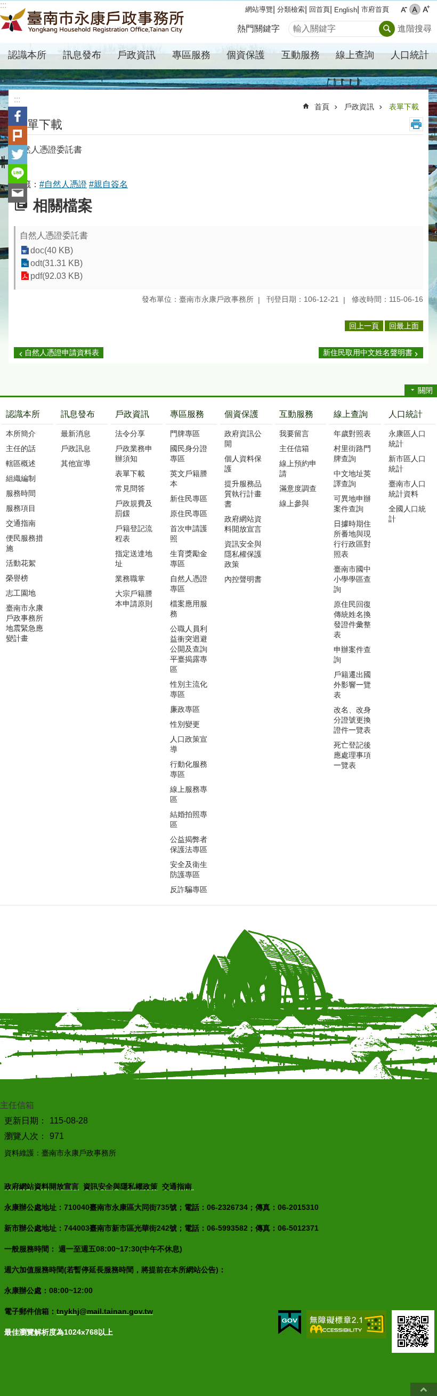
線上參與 (294, 503)
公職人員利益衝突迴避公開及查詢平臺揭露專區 (188, 648)
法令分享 (130, 433)
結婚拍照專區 (188, 819)
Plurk (17, 135)
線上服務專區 (188, 794)
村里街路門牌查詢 (352, 453)
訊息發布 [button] (82, 55)
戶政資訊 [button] (136, 55)
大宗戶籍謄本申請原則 (133, 598)
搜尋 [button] (387, 29)
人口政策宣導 (188, 744)
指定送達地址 (133, 558)
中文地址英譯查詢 (352, 478)
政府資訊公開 (243, 438)
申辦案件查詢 (352, 654)
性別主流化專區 (188, 689)
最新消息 (76, 433)
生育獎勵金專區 (188, 558)
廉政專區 (185, 709)
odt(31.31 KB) (56, 263)
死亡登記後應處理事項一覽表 (352, 755)
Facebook (17, 116)
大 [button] (426, 9)
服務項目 (21, 508)
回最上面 (423, 1389)
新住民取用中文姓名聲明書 (367, 352)
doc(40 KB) (51, 250)
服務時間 (21, 493)
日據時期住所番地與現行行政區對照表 (352, 538)
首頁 (321, 106)
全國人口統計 (407, 513)
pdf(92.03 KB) (56, 275)
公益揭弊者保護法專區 (188, 844)
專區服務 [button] (191, 55)
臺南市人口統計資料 (407, 488)
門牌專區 (185, 433)
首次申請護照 (188, 533)
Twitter (17, 154)
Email (17, 193)
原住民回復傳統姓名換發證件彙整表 (352, 619)
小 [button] (403, 9)
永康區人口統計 (407, 438)
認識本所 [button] (27, 55)
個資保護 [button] (245, 55)
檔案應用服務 (188, 608)
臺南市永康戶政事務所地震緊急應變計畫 (24, 623)
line (17, 173)
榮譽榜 (17, 578)
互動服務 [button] (300, 55)
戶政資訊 (359, 106)
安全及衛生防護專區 (188, 869)
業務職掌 (130, 578)
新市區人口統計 (407, 463)
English (345, 10)
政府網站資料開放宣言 (243, 524)
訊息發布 (78, 414)
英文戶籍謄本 (188, 478)
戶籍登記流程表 (133, 533)
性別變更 (185, 724)
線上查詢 (351, 414)
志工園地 (21, 593)
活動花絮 (21, 563)
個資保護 (241, 414)
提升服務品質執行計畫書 (243, 493)
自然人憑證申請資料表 (62, 352)
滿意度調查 (298, 488)
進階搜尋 (415, 28)
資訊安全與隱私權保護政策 (243, 554)
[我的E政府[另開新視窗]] (289, 1322)
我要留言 (294, 433)
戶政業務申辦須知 (133, 453)
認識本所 (23, 414)
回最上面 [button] (404, 326)
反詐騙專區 (188, 889)
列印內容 (416, 124)
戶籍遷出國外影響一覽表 (352, 684)
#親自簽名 (108, 184)
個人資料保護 (243, 463)
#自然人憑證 (63, 184)
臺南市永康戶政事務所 (93, 22)
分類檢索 (291, 9)
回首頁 (319, 9)
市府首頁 (375, 9)
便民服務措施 (24, 543)
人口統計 (406, 414)
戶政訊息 (76, 448)
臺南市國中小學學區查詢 (352, 579)
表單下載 (404, 106)
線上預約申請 (298, 468)
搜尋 (296, 25)
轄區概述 (21, 463)
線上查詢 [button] (355, 55)
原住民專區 (188, 513)
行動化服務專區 (188, 769)
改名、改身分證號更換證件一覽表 (352, 719)
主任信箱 (294, 448)
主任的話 (21, 448)
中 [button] (414, 9)
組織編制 (21, 478)
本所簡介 (21, 433)
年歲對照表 (352, 433)
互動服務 (296, 414)
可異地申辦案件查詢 (352, 503)
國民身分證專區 (188, 453)
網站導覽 (259, 9)
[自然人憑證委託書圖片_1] (413, 1331)
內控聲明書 (243, 579)
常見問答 (130, 488)
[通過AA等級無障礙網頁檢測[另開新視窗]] (346, 1324)
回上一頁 (364, 326)
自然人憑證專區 (188, 583)
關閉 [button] (425, 390)
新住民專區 (188, 498)
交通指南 (21, 523)
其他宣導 (76, 463)
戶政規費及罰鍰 (133, 508)
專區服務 (187, 414)
